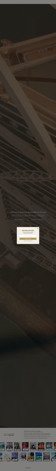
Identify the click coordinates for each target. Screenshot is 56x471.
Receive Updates (28, 238)
